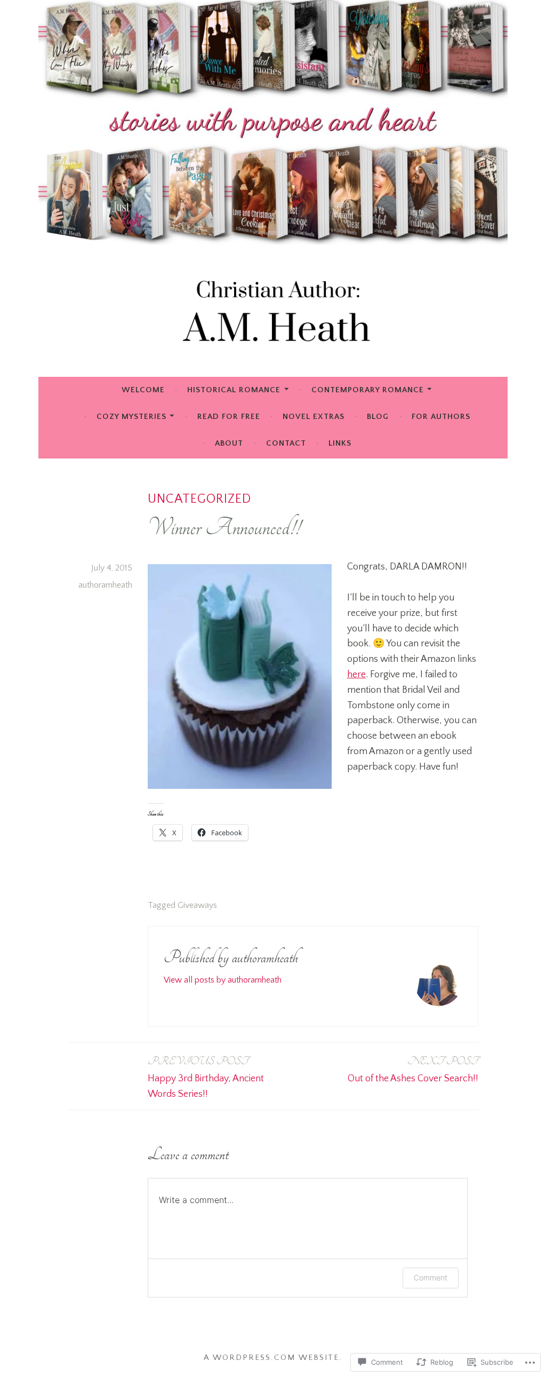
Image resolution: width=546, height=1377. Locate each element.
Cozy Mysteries (131, 416)
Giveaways (197, 905)
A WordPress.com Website (271, 1357)
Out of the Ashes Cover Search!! (413, 1069)
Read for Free (228, 416)
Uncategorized (199, 499)
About (229, 443)
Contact (286, 443)
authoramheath (105, 585)
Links (339, 443)
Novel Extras (313, 416)
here (356, 674)
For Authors (441, 416)
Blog (378, 416)
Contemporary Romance (367, 389)
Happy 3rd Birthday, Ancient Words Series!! (206, 1077)
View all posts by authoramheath (223, 980)
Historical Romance (233, 389)
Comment (430, 1277)
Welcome (143, 389)
